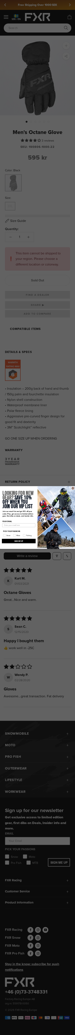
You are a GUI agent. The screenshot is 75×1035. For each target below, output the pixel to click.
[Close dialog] (73, 488)
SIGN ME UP (18, 541)
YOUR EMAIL (7, 521)
